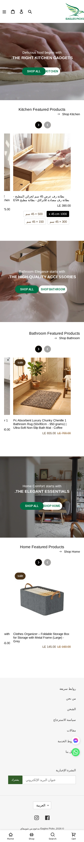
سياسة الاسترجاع (64, 720)
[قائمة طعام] (4, 11)
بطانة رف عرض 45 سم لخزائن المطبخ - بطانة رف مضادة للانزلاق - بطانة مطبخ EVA (41, 198)
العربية (40, 805)
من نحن (71, 698)
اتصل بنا (71, 751)
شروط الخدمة (67, 741)
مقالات (71, 730)
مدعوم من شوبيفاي (30, 828)
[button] (76, 753)
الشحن (71, 709)
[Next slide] (38, 125)
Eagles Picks (47, 828)
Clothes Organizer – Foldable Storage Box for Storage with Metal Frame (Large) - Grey (41, 637)
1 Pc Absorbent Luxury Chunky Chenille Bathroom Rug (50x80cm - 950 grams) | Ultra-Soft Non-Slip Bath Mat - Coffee (39, 424)
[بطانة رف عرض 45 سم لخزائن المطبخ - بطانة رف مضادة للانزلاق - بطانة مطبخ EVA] (42, 164)
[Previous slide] (47, 125)
